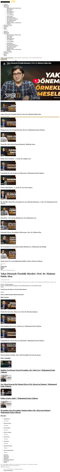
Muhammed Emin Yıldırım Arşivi (14, 8)
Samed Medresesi (10, 11)
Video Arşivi (6, 6)
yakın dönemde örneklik (36, 285)
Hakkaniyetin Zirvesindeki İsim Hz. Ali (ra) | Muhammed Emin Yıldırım (23, 130)
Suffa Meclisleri (10, 21)
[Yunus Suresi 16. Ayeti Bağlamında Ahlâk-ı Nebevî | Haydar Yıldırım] (8, 258)
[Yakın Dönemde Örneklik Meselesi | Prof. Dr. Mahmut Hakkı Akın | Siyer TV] (14, 1)
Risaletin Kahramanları (9, 450)
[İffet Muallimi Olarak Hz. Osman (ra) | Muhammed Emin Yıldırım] (8, 323)
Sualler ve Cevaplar (8, 25)
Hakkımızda (6, 5)
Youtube (2, 267)
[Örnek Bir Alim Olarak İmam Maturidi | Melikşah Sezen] (8, 141)
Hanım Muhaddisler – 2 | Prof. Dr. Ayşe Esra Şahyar (16, 187)
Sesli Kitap (6, 26)
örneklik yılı (16, 285)
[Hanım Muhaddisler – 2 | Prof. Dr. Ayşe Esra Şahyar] (8, 184)
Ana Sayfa (6, 454)
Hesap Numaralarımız (8, 470)
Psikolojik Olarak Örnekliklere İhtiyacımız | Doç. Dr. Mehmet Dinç (21, 232)
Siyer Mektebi (10, 13)
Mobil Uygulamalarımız (9, 459)
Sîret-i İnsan (9, 10)
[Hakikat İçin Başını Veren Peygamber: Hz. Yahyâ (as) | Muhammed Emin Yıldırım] (6, 367)
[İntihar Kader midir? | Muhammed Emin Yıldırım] (6, 395)
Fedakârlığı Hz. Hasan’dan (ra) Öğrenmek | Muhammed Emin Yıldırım (22, 173)
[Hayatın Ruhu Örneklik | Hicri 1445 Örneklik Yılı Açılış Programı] (8, 352)
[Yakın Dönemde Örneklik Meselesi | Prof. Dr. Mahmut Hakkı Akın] (8, 111)
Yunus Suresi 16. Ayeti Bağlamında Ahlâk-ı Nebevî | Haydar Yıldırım (21, 261)
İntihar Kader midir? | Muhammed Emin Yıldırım (19, 398)
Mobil (5, 27)
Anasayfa (6, 4)
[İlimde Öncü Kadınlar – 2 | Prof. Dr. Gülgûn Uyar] (8, 155)
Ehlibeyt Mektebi (7, 432)
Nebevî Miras (6, 436)
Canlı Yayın (6, 460)
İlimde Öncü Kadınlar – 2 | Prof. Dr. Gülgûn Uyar (16, 158)
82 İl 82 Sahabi (7, 427)
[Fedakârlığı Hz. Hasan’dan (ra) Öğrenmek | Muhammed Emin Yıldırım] (8, 170)
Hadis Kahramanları (8, 445)
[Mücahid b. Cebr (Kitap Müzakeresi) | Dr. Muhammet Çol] (8, 215)
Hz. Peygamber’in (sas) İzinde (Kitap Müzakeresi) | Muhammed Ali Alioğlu (23, 246)
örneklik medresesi (9, 285)
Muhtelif (9, 23)
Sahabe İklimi (10, 16)
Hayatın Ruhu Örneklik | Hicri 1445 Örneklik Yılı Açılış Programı (21, 355)
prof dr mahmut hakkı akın (25, 285)
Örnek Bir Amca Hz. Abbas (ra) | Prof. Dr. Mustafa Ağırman (19, 311)
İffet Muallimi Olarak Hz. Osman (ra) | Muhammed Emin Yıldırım (21, 326)
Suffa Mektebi (7, 418)
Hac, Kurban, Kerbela (11, 20)
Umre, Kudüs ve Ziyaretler (12, 18)
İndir (2, 269)
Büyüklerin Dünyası (11, 17)
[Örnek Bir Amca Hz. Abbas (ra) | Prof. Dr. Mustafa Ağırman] (8, 308)
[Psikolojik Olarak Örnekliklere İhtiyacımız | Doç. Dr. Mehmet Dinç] (8, 229)
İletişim (5, 28)
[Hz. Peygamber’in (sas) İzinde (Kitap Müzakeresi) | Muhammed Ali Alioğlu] (8, 243)
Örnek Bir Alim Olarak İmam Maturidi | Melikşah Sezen (18, 144)
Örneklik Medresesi (9, 57)
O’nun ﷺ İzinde (10, 14)
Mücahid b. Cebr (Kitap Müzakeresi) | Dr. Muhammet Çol (18, 218)
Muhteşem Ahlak (7, 423)
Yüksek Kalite (4, 266)
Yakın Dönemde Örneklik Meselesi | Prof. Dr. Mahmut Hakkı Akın (21, 114)
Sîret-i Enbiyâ (10, 9)
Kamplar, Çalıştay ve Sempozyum (14, 22)
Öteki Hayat (6, 441)
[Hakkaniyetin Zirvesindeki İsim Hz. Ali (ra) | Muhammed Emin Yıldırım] (8, 127)
